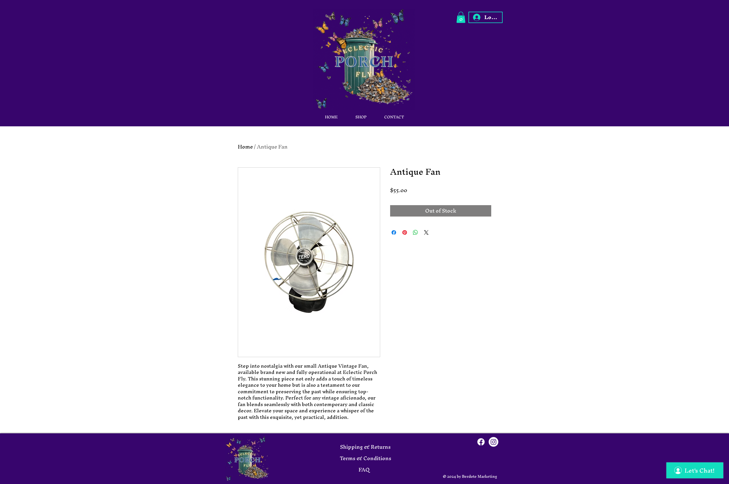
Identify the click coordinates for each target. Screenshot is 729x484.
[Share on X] (426, 232)
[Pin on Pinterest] (404, 232)
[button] (461, 17)
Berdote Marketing (479, 476)
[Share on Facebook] (393, 232)
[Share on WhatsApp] (415, 232)
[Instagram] (493, 442)
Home (245, 147)
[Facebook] (481, 442)
